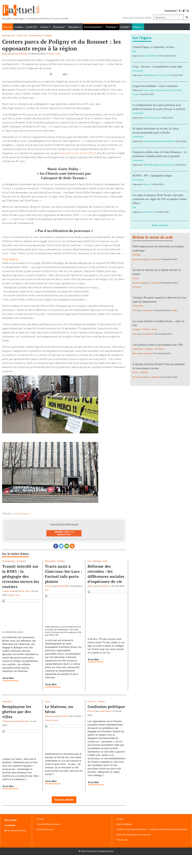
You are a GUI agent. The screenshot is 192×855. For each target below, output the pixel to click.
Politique (48, 35)
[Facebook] (55, 546)
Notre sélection (160, 225)
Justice (136, 278)
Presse (155, 329)
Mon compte (10, 820)
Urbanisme (7, 701)
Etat (89, 561)
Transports (21, 561)
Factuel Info (91, 851)
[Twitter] (61, 546)
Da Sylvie (64, 716)
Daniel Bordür (21, 54)
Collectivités (22, 35)
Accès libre (8, 678)
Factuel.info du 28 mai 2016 (78, 153)
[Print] (72, 546)
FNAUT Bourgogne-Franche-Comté (158, 165)
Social (105, 561)
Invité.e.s (147, 184)
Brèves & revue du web (153, 237)
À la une (40, 819)
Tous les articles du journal (48, 824)
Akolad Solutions (106, 851)
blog (134, 51)
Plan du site (121, 840)
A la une (7, 26)
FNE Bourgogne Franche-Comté (156, 75)
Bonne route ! (24, 591)
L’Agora (137, 26)
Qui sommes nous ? (45, 829)
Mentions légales (124, 824)
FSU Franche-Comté (151, 118)
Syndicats (144, 372)
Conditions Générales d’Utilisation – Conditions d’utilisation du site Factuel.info (151, 829)
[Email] (66, 546)
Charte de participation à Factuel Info (133, 834)
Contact (120, 819)
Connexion (171, 10)
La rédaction (154, 259)
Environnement (35, 35)
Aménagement (8, 35)
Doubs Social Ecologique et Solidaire (158, 141)
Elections (91, 701)
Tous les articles (64, 799)
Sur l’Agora (141, 38)
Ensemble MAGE (150, 56)
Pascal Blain (148, 212)
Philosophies (50, 561)
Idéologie (97, 561)
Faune (47, 701)
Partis (135, 372)
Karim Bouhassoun (21, 721)
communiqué (138, 71)
